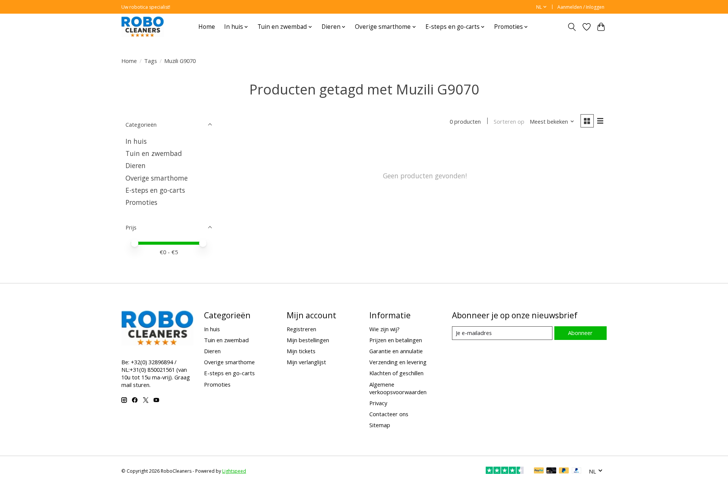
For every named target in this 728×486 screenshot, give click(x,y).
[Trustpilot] (505, 471)
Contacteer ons (388, 414)
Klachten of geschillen (396, 373)
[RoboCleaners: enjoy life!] (142, 26)
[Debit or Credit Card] (551, 471)
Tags (150, 60)
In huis (136, 141)
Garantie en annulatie (396, 351)
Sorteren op (509, 121)
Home (206, 27)
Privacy (378, 403)
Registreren (301, 329)
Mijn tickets (301, 351)
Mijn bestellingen (308, 340)
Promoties (141, 202)
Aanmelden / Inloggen (580, 7)
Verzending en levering (398, 362)
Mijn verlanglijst (306, 362)
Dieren (136, 165)
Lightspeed (234, 471)
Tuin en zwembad (154, 153)
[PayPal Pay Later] (564, 471)
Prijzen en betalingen (395, 340)
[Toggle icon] (571, 27)
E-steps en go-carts (155, 190)
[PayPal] (539, 471)
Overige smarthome (157, 177)
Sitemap (379, 425)
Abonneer (580, 333)
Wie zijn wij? (384, 329)
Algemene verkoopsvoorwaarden (398, 388)
